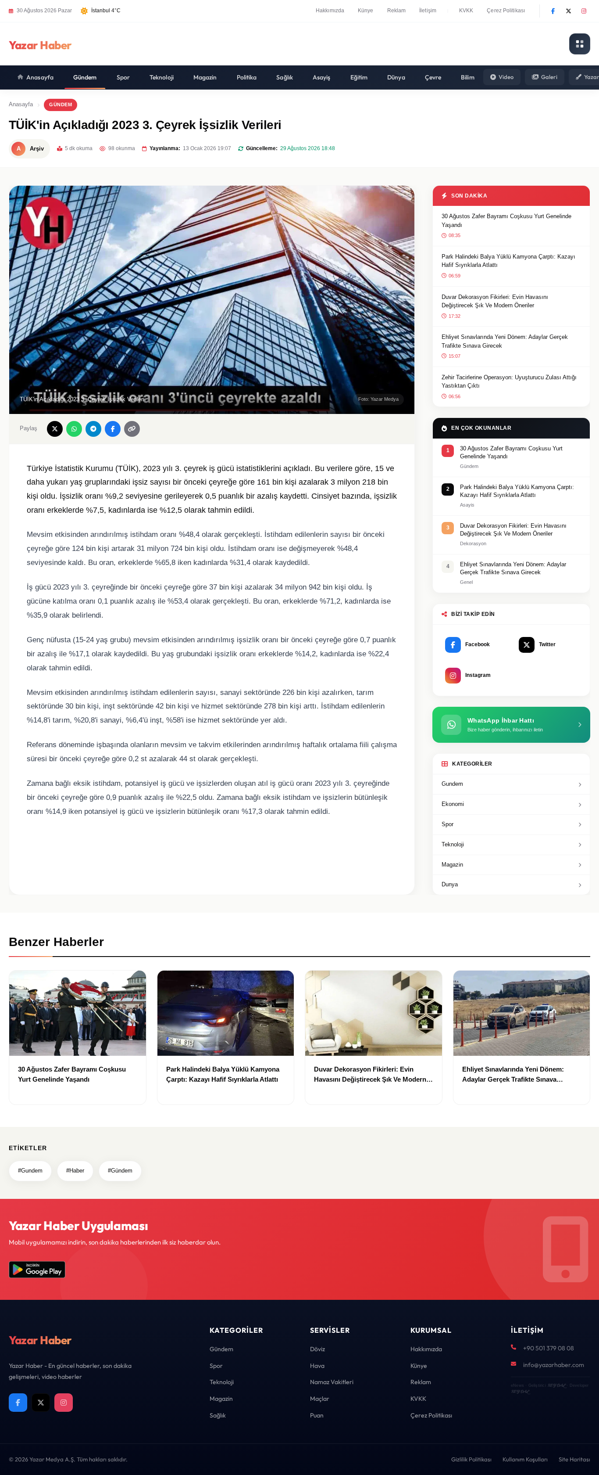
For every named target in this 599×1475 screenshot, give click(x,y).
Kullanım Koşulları (525, 1459)
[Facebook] (553, 11)
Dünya (396, 77)
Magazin (205, 77)
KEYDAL (556, 1385)
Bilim (467, 77)
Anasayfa (39, 77)
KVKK (466, 10)
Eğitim (359, 77)
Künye (366, 10)
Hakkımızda (330, 10)
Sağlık (284, 77)
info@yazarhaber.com (553, 1365)
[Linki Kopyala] (132, 429)
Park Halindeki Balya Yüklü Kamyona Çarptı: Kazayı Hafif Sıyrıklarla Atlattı (508, 261)
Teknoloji (162, 77)
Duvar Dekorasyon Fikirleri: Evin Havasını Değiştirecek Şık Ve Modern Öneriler (495, 301)
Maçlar (319, 1399)
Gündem (85, 77)
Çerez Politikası (506, 10)
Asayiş (322, 77)
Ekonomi (453, 804)
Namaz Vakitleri (331, 1382)
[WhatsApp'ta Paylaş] (74, 429)
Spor (123, 77)
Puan (317, 1415)
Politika (247, 77)
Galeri (549, 76)
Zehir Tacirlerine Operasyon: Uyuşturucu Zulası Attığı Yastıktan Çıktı (509, 381)
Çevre (433, 77)
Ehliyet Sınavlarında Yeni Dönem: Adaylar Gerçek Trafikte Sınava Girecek (505, 341)
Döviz (317, 1349)
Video (506, 76)
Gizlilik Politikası (471, 1459)
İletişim (427, 10)
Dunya (450, 884)
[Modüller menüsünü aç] (579, 43)
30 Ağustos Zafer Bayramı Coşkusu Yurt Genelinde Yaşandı (506, 220)
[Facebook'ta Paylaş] (113, 429)
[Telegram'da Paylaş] (93, 429)
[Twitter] (568, 11)
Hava (317, 1366)
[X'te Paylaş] (55, 429)
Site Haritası (574, 1459)
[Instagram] (583, 11)
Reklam (396, 10)
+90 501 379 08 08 (548, 1348)
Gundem (452, 784)
